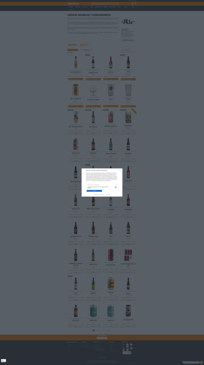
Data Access (102, 194)
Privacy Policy (108, 194)
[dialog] (102, 182)
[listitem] (102, 184)
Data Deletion (96, 194)
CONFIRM (94, 190)
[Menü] (5, 359)
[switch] (115, 187)
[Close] (120, 170)
